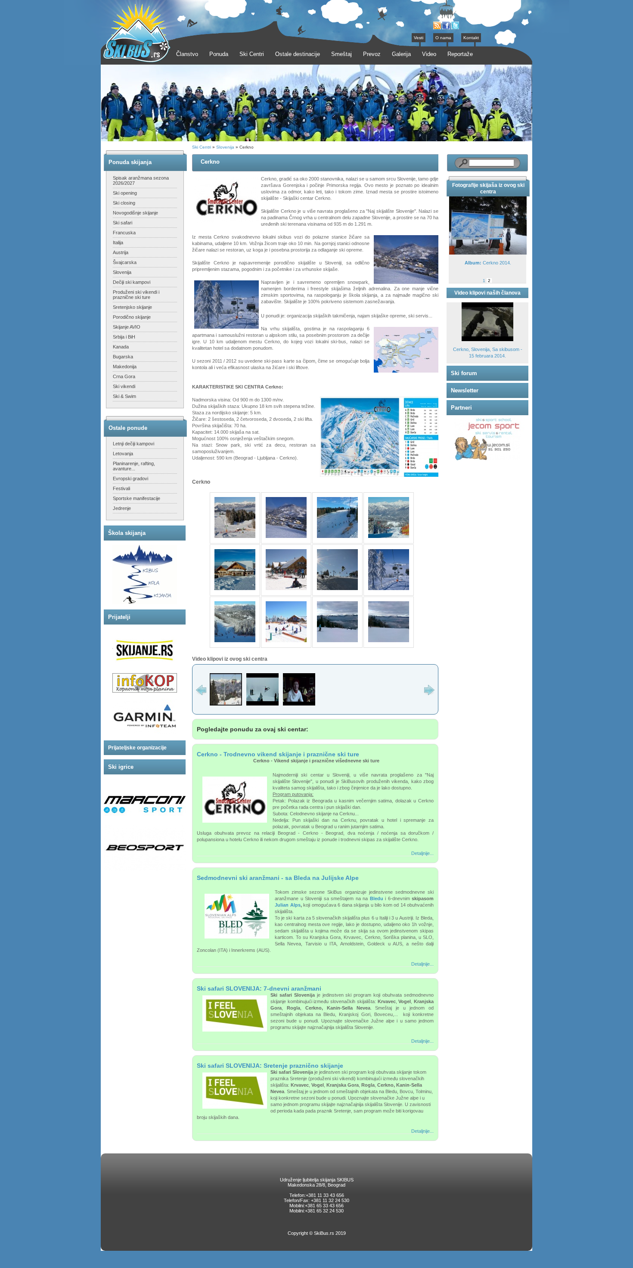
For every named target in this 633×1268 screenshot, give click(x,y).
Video (429, 54)
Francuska (124, 232)
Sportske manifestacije (136, 498)
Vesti (418, 37)
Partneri (461, 407)
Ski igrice (120, 767)
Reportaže (460, 54)
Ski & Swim (124, 396)
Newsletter (464, 390)
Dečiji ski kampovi (131, 282)
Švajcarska (125, 262)
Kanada (121, 346)
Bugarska (123, 356)
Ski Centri (201, 147)
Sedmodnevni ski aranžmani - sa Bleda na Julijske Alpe (278, 877)
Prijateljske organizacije (137, 748)
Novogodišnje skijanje (135, 212)
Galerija (401, 54)
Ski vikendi (124, 386)
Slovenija (122, 272)
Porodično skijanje (132, 317)
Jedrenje (122, 508)
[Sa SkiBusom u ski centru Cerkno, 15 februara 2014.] (299, 704)
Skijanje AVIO (126, 326)
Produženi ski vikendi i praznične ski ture (136, 294)
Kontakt (471, 37)
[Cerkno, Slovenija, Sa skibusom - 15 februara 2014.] (487, 339)
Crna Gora (124, 376)
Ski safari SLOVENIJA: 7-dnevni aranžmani (259, 988)
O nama (443, 37)
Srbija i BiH (124, 336)
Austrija (120, 252)
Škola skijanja (127, 533)
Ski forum (464, 373)
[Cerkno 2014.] (488, 253)
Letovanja (123, 453)
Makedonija (125, 366)
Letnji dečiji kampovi (133, 443)
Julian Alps (288, 904)
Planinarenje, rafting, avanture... (134, 466)
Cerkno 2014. (488, 262)
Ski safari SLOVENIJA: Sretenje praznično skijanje (270, 1065)
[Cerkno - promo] (226, 704)
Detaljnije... (422, 853)
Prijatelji (119, 617)
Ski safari (122, 222)
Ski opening (125, 193)
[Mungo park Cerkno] (262, 704)
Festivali (121, 488)
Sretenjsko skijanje (132, 307)
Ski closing (124, 202)
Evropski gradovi (130, 478)
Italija (118, 242)
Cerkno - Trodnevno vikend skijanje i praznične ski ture (278, 754)
